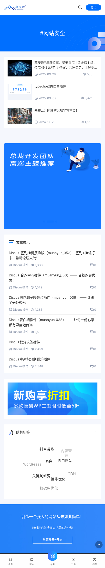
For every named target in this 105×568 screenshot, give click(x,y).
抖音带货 (47, 447)
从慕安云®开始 (52, 540)
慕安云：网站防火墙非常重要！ (56, 110)
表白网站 (65, 458)
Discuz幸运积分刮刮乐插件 (29, 359)
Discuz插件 (20, 265)
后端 (64, 485)
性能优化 (58, 476)
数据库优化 (49, 487)
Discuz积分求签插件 (24, 342)
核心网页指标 (35, 480)
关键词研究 (41, 472)
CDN (72, 472)
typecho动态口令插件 (50, 86)
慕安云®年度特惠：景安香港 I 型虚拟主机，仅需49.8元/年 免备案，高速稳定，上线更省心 (65, 65)
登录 (93, 7)
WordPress (32, 463)
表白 (48, 458)
